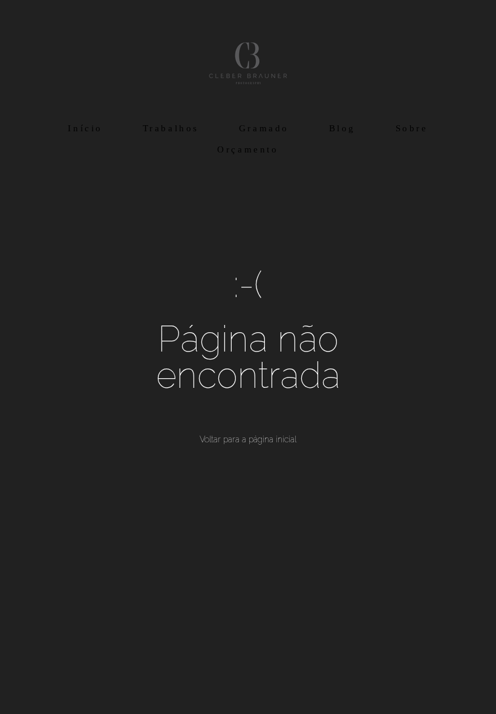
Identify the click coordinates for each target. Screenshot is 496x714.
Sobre (412, 128)
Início (85, 128)
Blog (342, 128)
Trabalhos (171, 128)
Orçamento (247, 149)
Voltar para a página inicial (248, 439)
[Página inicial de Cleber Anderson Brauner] (248, 57)
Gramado (264, 128)
